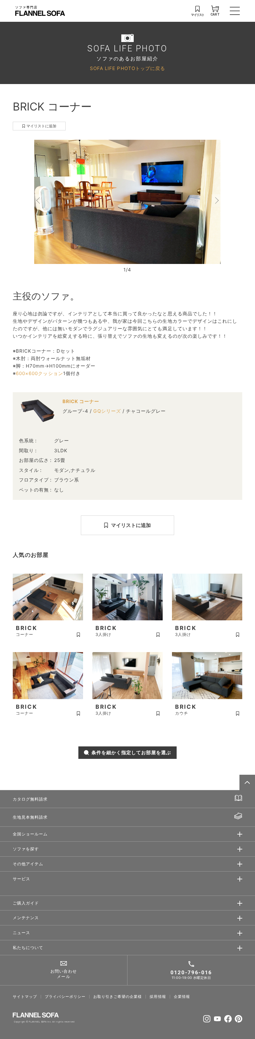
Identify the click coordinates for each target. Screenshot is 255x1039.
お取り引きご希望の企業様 (117, 997)
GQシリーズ (107, 411)
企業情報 (182, 997)
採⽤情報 (158, 997)
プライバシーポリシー (65, 997)
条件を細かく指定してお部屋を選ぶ (131, 752)
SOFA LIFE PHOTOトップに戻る (127, 68)
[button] (39, 200)
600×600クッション (39, 373)
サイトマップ (25, 997)
